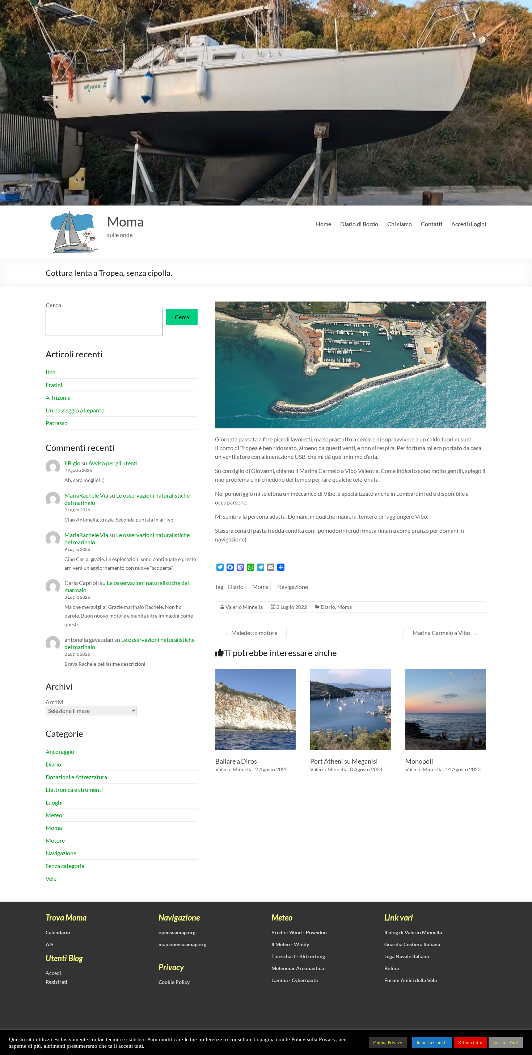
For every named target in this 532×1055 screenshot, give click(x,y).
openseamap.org (177, 932)
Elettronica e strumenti (74, 789)
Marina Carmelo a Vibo (445, 632)
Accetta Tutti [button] (506, 1042)
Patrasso (57, 422)
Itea (50, 372)
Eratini (54, 384)
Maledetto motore (250, 632)
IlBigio (72, 463)
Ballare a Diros (236, 761)
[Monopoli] (445, 672)
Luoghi (54, 802)
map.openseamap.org (182, 944)
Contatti (431, 223)
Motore (55, 840)
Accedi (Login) (468, 223)
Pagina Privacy (387, 1042)
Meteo (54, 814)
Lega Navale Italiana (406, 956)
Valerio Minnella (244, 607)
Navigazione (292, 586)
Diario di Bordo (359, 223)
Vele (51, 878)
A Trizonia (58, 397)
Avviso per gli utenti (113, 463)
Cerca (53, 305)
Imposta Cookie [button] (432, 1042)
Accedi (53, 973)
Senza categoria (65, 865)
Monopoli (419, 761)
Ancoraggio (60, 751)
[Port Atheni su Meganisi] (350, 672)
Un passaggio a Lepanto (75, 410)
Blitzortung (312, 956)
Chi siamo (399, 223)
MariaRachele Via (86, 495)
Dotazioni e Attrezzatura (76, 776)
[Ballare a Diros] (255, 672)
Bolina (391, 968)
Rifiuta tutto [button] (470, 1042)
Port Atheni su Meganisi (344, 761)
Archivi (54, 701)
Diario (236, 586)
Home (323, 223)
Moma (125, 221)
